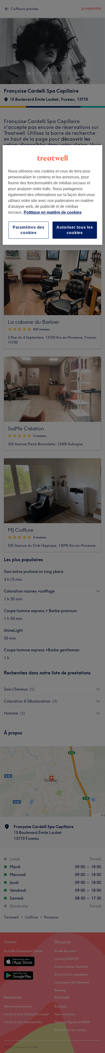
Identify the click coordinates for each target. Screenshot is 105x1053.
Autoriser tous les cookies (74, 230)
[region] (53, 195)
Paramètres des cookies (28, 230)
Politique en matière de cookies (53, 212)
